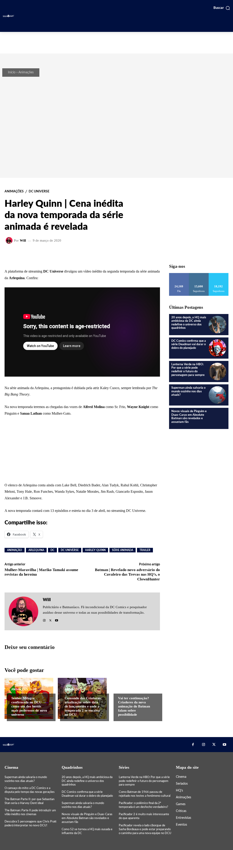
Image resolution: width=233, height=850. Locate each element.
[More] (158, 255)
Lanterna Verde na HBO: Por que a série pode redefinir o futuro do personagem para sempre (144, 781)
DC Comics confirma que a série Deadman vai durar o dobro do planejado (188, 344)
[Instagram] (44, 619)
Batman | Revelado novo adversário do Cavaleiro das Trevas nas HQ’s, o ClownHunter (127, 574)
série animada (122, 550)
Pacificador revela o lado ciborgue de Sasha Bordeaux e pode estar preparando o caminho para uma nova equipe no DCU (145, 829)
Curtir (179, 274)
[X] (50, 619)
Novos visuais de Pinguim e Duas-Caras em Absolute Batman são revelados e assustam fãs (189, 417)
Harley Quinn (95, 550)
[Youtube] (56, 619)
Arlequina (36, 550)
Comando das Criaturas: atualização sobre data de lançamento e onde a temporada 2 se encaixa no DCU (83, 706)
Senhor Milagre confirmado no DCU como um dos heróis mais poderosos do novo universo (29, 706)
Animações (26, 72)
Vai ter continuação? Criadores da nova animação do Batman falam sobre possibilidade (134, 706)
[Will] (10, 240)
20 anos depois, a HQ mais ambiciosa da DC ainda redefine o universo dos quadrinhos (87, 781)
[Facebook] (193, 744)
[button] (221, 8)
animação (14, 550)
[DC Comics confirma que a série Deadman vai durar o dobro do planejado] (217, 348)
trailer (144, 550)
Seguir (198, 274)
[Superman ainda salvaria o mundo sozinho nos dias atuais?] (217, 395)
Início (11, 72)
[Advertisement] (116, 42)
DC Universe (39, 191)
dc (52, 550)
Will (23, 240)
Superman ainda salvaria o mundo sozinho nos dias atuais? (188, 391)
